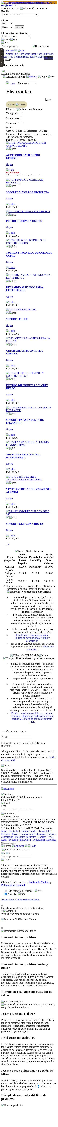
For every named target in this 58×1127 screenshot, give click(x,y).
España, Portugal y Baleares (15, 73)
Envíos (15, 834)
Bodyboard (24, 53)
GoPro (19, 130)
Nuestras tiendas (28, 831)
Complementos (21, 56)
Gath (9, 130)
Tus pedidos (45, 831)
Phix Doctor (24, 134)
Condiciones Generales (44, 839)
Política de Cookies (39, 882)
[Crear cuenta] (51, 76)
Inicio (4, 831)
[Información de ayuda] (32, 8)
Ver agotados (13, 113)
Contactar (14, 831)
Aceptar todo (8, 899)
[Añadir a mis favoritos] (7, 148)
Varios (12, 83)
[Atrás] (3, 853)
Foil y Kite (48, 53)
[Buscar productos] (6, 845)
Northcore (32, 130)
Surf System (41, 134)
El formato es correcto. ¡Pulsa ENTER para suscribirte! (23, 744)
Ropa (10, 56)
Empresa (5, 834)
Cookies (42, 836)
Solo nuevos (12, 118)
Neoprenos (36, 53)
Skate (4, 56)
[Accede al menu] (5, 39)
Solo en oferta (13, 123)
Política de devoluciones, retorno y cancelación (32, 639)
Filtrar (12, 104)
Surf (16, 53)
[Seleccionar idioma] (14, 76)
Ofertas (48, 58)
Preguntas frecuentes (25, 836)
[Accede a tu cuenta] (42, 76)
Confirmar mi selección (27, 899)
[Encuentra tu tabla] (41, 46)
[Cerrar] (8, 853)
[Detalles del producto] (12, 148)
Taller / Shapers (37, 56)
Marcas (9, 53)
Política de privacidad (20, 839)
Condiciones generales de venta (32, 635)
